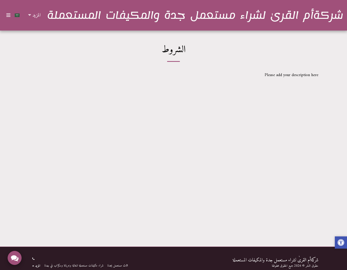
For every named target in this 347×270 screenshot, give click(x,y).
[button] (8, 15)
